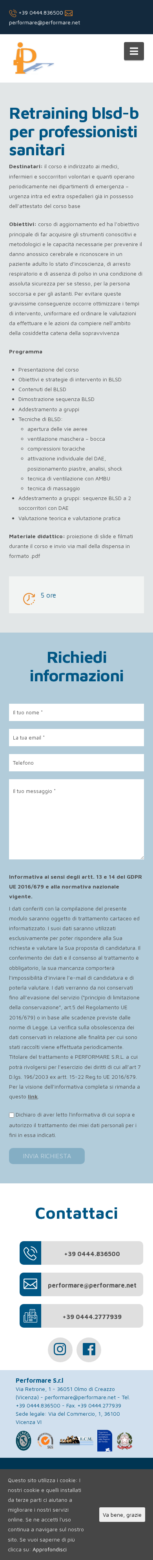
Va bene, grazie (122, 1514)
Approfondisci (50, 1549)
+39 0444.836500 (40, 12)
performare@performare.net (80, 1397)
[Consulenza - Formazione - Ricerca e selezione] (31, 60)
